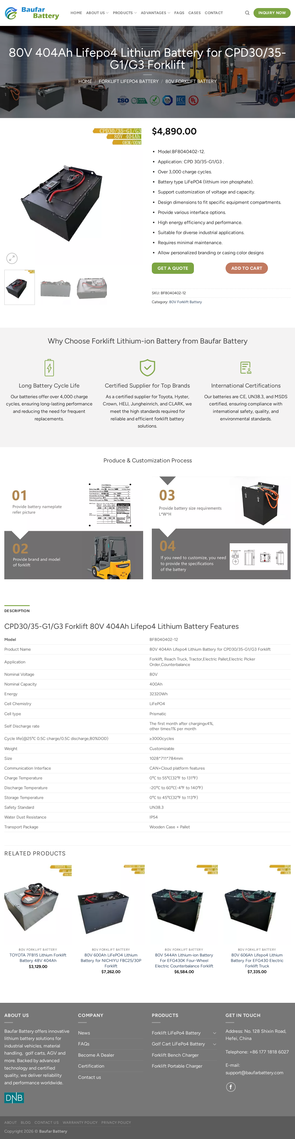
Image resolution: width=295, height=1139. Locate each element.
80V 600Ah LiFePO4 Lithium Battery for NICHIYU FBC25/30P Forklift (111, 960)
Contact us (89, 1077)
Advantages (154, 13)
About (10, 1122)
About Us (95, 13)
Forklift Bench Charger (175, 1055)
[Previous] (14, 196)
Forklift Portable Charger (177, 1066)
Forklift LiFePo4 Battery (129, 81)
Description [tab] (17, 611)
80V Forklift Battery (191, 81)
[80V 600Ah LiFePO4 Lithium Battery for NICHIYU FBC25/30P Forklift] (111, 904)
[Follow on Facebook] (231, 1087)
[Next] (133, 196)
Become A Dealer (96, 1055)
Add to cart (246, 268)
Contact (214, 13)
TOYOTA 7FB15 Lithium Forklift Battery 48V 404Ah (38, 957)
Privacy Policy (116, 1122)
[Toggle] (214, 1032)
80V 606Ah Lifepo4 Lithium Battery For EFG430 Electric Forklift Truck (257, 960)
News (84, 1033)
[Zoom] (12, 258)
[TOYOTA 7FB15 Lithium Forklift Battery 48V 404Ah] (38, 904)
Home (76, 13)
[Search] (247, 12)
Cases (194, 13)
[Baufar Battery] (33, 13)
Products (123, 13)
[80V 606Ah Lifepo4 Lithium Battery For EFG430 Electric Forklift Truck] (257, 904)
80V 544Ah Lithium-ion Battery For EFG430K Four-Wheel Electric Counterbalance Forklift (184, 960)
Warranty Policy (80, 1122)
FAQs (179, 13)
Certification (91, 1066)
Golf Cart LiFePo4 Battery (178, 1044)
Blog (26, 1122)
